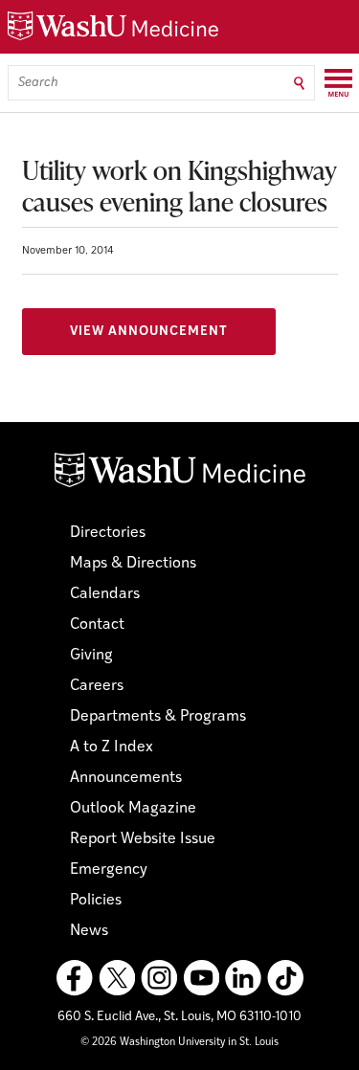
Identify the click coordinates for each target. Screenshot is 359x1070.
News (89, 931)
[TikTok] (285, 978)
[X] (117, 978)
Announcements (126, 778)
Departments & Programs (158, 716)
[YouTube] (201, 978)
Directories (108, 533)
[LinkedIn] (243, 978)
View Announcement (149, 331)
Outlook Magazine (133, 808)
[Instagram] (159, 978)
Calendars (105, 594)
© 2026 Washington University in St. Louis (179, 1042)
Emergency (108, 870)
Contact (97, 625)
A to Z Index (111, 747)
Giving (91, 655)
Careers (96, 686)
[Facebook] (74, 978)
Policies (96, 900)
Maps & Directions (133, 563)
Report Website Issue (142, 839)
